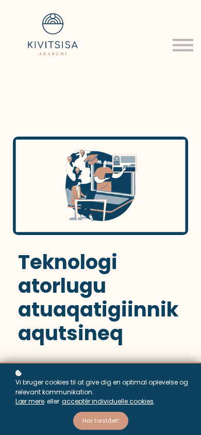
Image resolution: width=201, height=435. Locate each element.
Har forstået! (100, 420)
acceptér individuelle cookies (108, 401)
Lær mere (29, 401)
